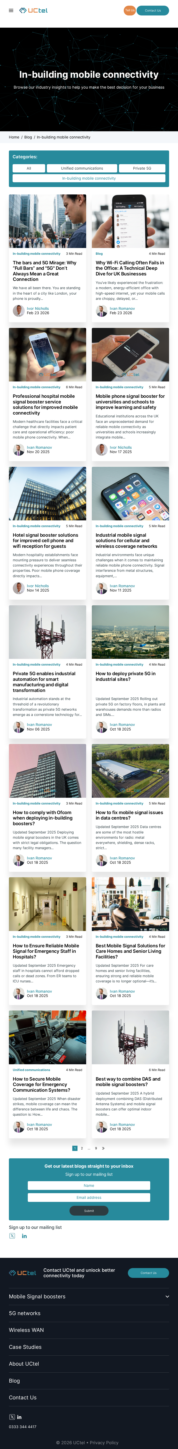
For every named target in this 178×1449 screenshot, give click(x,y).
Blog (14, 1381)
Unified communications (82, 168)
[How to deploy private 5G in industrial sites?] (130, 632)
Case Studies (25, 1347)
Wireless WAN (26, 1330)
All (29, 168)
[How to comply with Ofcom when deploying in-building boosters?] (47, 771)
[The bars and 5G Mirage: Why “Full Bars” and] (47, 221)
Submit (89, 1211)
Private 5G (142, 168)
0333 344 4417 (22, 1427)
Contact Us (153, 10)
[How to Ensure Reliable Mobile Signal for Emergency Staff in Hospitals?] (47, 904)
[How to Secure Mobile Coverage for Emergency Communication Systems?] (47, 1037)
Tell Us (130, 10)
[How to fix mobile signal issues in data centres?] (130, 771)
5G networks (25, 1313)
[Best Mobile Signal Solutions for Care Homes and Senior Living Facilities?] (130, 904)
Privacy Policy (104, 1442)
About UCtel (24, 1364)
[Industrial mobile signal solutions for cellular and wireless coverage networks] (130, 494)
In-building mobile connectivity (89, 178)
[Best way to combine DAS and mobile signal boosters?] (130, 1037)
